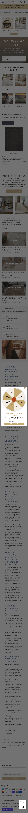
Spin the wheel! (14, 424)
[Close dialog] (25, 388)
